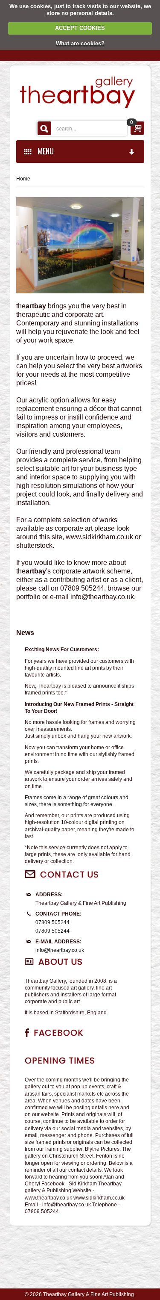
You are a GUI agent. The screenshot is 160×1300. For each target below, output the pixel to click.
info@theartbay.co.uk (59, 950)
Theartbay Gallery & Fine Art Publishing (88, 1294)
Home (23, 179)
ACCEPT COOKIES (80, 28)
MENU (44, 151)
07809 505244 (52, 922)
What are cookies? (80, 43)
